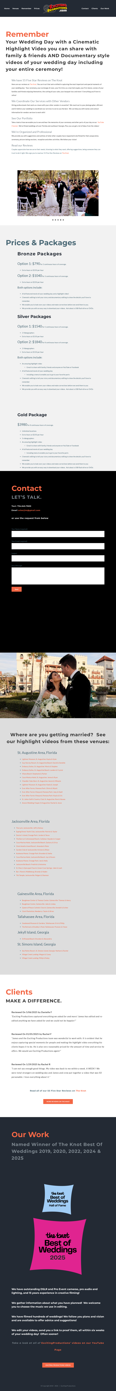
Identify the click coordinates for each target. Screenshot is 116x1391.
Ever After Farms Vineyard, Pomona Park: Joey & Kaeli (42, 792)
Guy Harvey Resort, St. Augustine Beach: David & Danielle (43, 763)
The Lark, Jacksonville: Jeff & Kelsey (29, 828)
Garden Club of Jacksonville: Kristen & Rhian (32, 850)
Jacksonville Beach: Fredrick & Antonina (31, 864)
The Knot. (65, 153)
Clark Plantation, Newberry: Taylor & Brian (38, 911)
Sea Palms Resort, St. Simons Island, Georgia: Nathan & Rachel (45, 951)
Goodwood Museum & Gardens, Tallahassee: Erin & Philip (43, 923)
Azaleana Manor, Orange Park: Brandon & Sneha (34, 853)
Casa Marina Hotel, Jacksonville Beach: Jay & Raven (35, 857)
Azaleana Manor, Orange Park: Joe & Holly (32, 861)
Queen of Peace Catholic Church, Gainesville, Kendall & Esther (45, 908)
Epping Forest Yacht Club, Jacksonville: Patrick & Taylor (36, 832)
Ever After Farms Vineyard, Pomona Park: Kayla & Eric (42, 796)
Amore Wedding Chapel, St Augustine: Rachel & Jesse (42, 803)
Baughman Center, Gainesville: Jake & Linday (39, 904)
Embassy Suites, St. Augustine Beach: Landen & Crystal (42, 770)
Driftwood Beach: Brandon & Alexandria (37, 939)
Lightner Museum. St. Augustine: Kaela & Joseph (40, 785)
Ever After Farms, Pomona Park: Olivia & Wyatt (39, 788)
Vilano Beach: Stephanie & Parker (34, 774)
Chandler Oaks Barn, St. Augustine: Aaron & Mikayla (41, 781)
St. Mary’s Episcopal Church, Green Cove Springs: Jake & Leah (39, 868)
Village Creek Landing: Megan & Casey (36, 954)
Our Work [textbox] (30, 1134)
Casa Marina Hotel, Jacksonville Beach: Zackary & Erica (37, 842)
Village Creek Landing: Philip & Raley (36, 958)
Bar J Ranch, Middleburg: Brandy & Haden (31, 872)
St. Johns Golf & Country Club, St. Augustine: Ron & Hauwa (43, 799)
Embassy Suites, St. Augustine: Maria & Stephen (40, 766)
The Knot (33, 84)
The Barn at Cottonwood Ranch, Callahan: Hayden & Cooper (38, 839)
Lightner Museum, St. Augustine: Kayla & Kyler (39, 759)
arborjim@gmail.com (29, 510)
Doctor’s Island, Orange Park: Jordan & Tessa (33, 835)
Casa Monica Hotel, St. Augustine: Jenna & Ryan (40, 777)
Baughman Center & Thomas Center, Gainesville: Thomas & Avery (46, 900)
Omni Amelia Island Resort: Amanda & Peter (32, 846)
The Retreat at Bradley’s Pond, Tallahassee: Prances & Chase (44, 927)
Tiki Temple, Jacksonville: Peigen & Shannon (32, 875)
